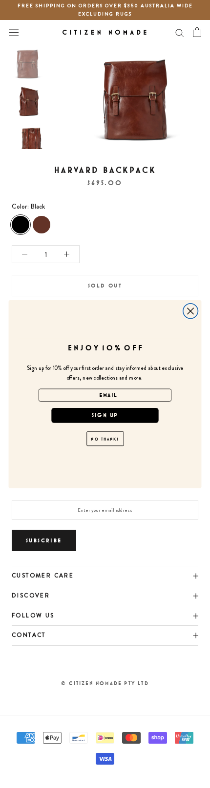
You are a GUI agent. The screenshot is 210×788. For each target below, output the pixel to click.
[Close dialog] (190, 310)
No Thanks (105, 438)
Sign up (105, 414)
